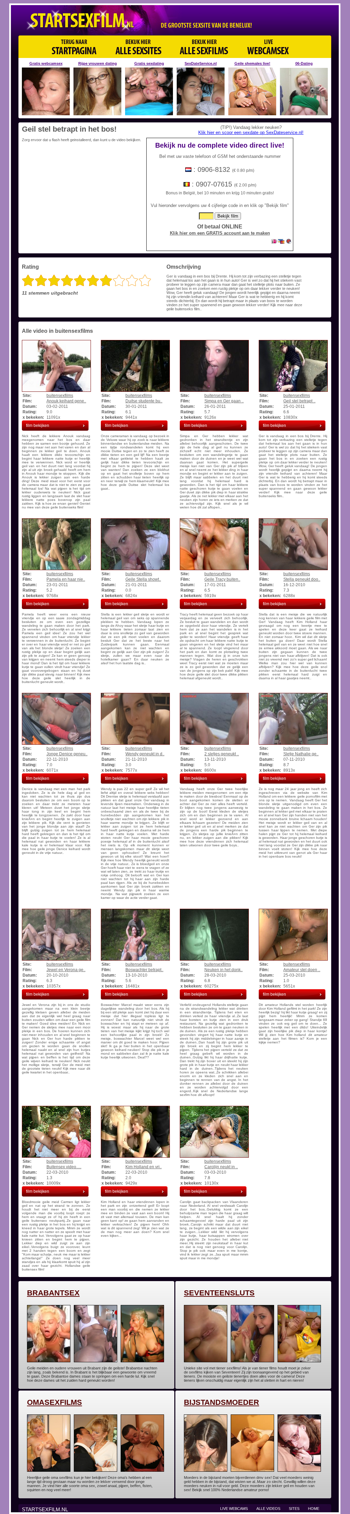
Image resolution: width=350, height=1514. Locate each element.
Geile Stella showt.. (143, 579)
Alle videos (268, 1508)
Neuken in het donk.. (223, 969)
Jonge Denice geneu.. (67, 754)
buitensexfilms (59, 395)
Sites (294, 1508)
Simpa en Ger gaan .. (224, 401)
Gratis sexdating (149, 63)
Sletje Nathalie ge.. (301, 754)
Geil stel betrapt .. (299, 401)
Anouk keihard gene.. (66, 401)
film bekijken (37, 425)
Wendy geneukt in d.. (144, 754)
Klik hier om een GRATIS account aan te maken (220, 233)
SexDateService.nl (201, 63)
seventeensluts (219, 1293)
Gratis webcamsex (46, 63)
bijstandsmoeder (221, 1402)
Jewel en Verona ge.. (65, 969)
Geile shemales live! (252, 63)
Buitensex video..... (63, 1166)
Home (313, 1508)
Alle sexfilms (204, 46)
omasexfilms (54, 1402)
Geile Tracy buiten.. (222, 579)
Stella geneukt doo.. (301, 579)
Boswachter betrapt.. (144, 969)
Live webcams (234, 1508)
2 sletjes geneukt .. (221, 754)
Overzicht (74, 46)
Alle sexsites (138, 46)
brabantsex (53, 1293)
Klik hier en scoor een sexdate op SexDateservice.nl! (251, 132)
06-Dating (304, 63)
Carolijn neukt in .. (221, 1166)
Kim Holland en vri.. (143, 1166)
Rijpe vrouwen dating (97, 63)
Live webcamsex (268, 46)
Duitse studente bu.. (143, 401)
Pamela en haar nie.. (65, 579)
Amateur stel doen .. (301, 969)
